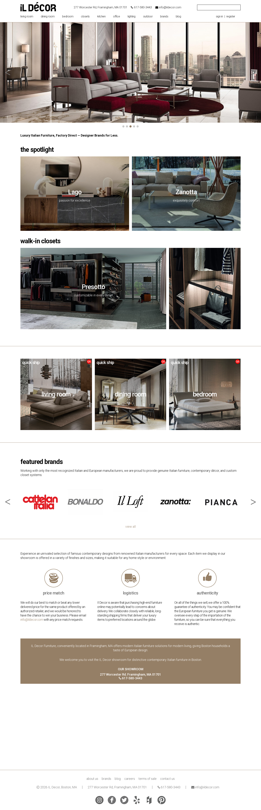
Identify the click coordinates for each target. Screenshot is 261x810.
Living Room (26, 16)
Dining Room (48, 16)
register (230, 16)
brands (164, 16)
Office (116, 16)
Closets (85, 16)
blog (178, 16)
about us (92, 779)
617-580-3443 (143, 7)
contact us (167, 779)
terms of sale (147, 779)
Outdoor (148, 16)
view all (130, 526)
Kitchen (101, 16)
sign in (219, 16)
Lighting (131, 16)
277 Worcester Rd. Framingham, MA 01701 (130, 674)
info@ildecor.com (170, 7)
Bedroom (67, 16)
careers (129, 779)
